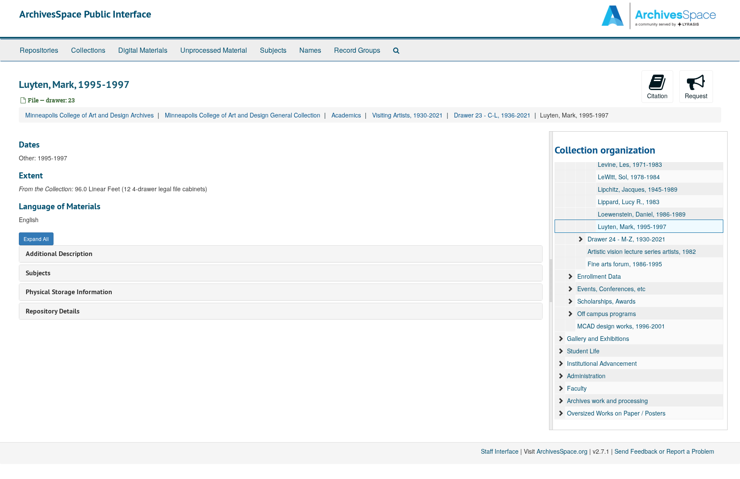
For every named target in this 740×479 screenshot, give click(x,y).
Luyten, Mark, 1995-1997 (632, 226)
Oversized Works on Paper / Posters (616, 413)
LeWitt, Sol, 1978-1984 (629, 176)
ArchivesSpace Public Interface (85, 14)
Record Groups (357, 50)
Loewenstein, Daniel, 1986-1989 (642, 214)
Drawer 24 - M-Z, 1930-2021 (626, 239)
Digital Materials (142, 50)
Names (310, 50)
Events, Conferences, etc (611, 288)
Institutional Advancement (602, 363)
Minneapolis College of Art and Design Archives (89, 115)
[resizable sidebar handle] (551, 281)
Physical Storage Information (69, 291)
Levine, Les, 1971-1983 (630, 164)
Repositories (39, 50)
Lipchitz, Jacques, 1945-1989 (637, 189)
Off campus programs (606, 313)
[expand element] (580, 238)
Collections (88, 50)
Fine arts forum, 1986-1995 (625, 263)
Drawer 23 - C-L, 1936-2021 (492, 115)
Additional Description (59, 253)
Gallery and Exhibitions (598, 338)
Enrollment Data (599, 276)
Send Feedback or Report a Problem (664, 451)
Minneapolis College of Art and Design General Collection (242, 115)
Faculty (577, 388)
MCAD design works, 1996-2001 (621, 326)
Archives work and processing (607, 400)
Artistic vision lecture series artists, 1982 (642, 251)
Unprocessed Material (213, 50)
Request (696, 95)
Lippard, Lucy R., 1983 (628, 201)
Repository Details (53, 311)
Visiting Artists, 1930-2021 (407, 115)
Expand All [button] (36, 238)
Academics (346, 115)
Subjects (273, 50)
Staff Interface (500, 451)
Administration (586, 375)
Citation (657, 95)
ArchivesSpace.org (562, 451)
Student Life (583, 350)
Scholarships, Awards (606, 301)
